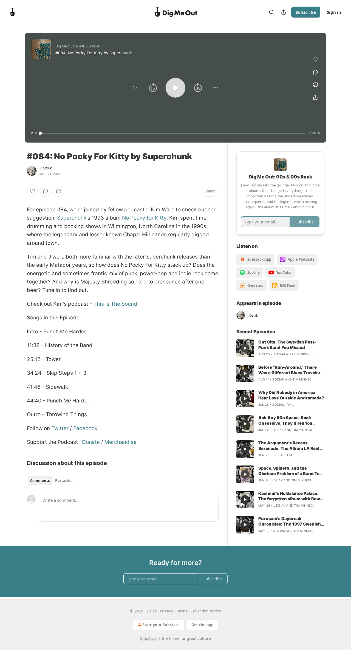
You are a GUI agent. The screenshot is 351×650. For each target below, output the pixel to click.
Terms (181, 611)
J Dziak (46, 168)
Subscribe (306, 12)
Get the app (202, 624)
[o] (245, 348)
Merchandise (120, 442)
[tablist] (50, 480)
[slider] (172, 133)
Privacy (166, 611)
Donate (91, 442)
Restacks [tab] (63, 480)
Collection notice (206, 611)
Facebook (85, 428)
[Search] (271, 12)
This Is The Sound (115, 304)
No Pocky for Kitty (144, 218)
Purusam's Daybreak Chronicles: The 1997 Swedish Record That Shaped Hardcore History (289, 521)
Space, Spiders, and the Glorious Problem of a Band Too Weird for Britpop (290, 470)
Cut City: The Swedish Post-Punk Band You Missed (287, 344)
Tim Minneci (303, 354)
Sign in (334, 12)
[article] (280, 348)
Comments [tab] (40, 480)
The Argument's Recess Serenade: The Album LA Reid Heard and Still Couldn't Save (288, 445)
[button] (135, 87)
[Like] (32, 191)
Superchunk (71, 218)
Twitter (60, 428)
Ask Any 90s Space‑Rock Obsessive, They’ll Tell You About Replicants (285, 420)
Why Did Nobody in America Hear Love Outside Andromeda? (291, 395)
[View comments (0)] (315, 72)
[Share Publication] (283, 12)
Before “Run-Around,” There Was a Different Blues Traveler (289, 370)
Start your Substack (161, 624)
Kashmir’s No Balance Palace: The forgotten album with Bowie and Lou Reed (291, 496)
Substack (148, 638)
